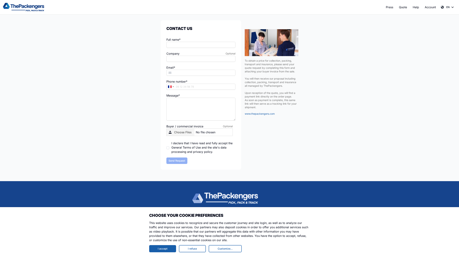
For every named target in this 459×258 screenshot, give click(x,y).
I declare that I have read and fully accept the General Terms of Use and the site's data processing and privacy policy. (202, 147)
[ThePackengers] (23, 7)
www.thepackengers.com (260, 113)
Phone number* (176, 81)
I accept (162, 248)
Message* (173, 95)
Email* (170, 67)
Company (172, 53)
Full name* (173, 39)
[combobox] (171, 87)
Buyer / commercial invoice (184, 126)
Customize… (225, 248)
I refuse (192, 248)
